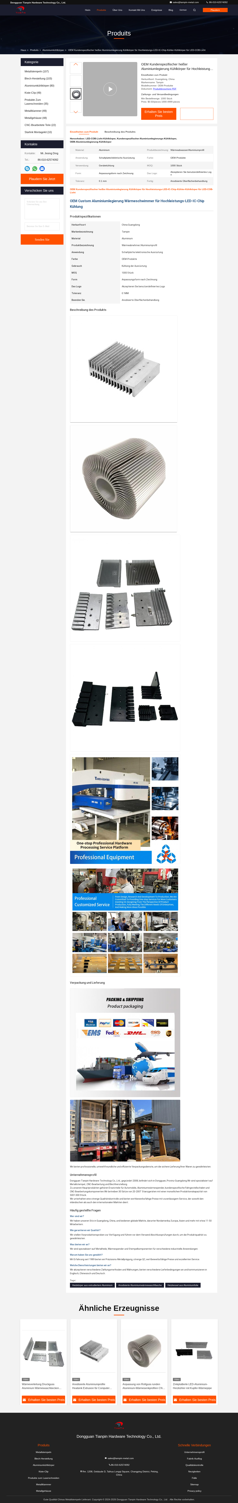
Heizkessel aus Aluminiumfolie (183, 1285)
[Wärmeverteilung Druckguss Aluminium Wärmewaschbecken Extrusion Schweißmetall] (43, 1351)
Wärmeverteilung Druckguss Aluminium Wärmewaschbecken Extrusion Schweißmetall (40, 1386)
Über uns (117, 10)
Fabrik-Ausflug (194, 1458)
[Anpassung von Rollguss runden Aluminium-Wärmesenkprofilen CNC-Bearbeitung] (144, 1351)
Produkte (101, 10)
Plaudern (215, 10)
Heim (87, 10)
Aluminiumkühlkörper (53, 50)
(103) (38, 78)
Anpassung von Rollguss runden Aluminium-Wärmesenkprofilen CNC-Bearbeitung (144, 1386)
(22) (40, 125)
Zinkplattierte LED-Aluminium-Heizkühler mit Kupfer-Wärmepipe (192, 1386)
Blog (171, 10)
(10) (38, 132)
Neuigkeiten (194, 1471)
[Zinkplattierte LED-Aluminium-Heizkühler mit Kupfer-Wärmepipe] (194, 1351)
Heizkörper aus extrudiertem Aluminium (92, 1285)
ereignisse (156, 10)
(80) (39, 85)
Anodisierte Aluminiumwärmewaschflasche (140, 1285)
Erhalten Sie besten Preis (159, 114)
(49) (33, 92)
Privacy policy (194, 1491)
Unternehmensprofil (194, 1452)
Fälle (194, 1478)
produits (34, 50)
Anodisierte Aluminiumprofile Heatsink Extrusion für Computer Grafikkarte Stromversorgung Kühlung (93, 1386)
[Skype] (27, 168)
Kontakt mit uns (137, 10)
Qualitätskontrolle (194, 1465)
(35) (36, 101)
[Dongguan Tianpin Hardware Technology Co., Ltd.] (20, 10)
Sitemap (194, 1484)
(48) (36, 118)
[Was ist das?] (34, 168)
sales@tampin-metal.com (186, 2)
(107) (37, 71)
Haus (23, 50)
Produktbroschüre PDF (164, 89)
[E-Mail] (42, 168)
